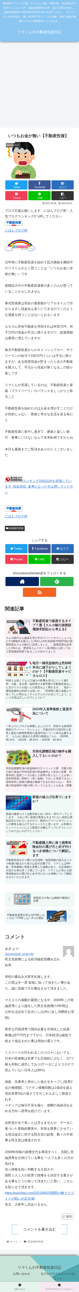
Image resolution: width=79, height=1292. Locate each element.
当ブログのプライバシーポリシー (58, 1276)
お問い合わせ (21, 1273)
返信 (68, 1216)
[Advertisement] (39, 86)
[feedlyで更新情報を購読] (56, 581)
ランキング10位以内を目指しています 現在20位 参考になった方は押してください (39, 486)
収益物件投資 (15, 528)
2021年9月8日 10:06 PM (19, 954)
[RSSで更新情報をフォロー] (39, 592)
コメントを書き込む (39, 1229)
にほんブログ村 (16, 230)
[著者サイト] (22, 581)
